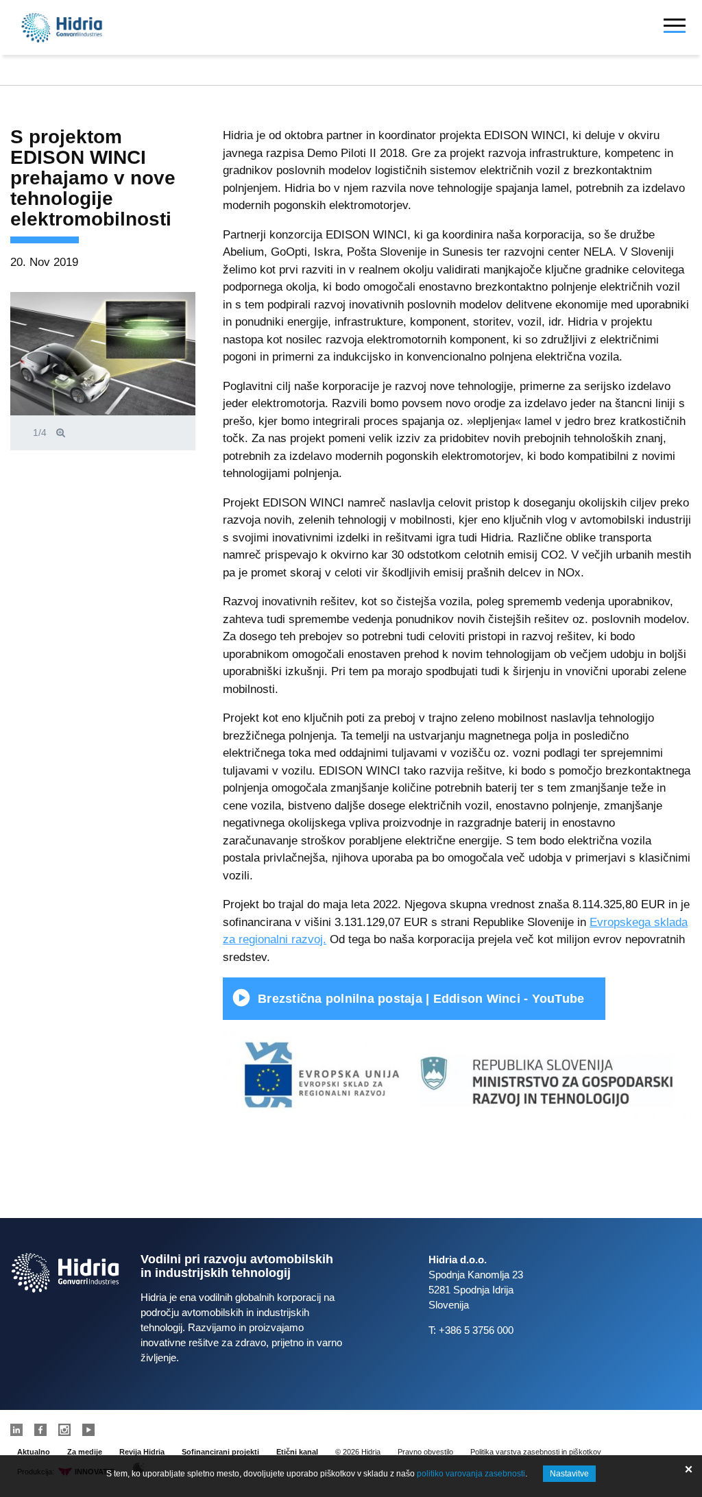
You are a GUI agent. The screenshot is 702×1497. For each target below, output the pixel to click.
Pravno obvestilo (425, 1452)
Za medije (84, 1452)
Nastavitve (569, 1473)
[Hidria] (62, 27)
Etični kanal (297, 1452)
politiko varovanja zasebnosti (471, 1473)
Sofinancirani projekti (220, 1452)
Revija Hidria (142, 1452)
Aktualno (33, 1452)
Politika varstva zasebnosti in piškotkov (535, 1452)
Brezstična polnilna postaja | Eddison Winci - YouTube (421, 999)
